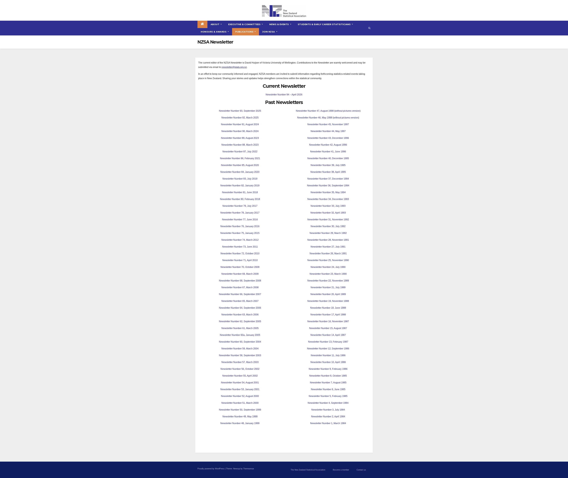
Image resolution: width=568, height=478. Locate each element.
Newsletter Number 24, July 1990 (328, 267)
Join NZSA (269, 31)
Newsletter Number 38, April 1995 (328, 172)
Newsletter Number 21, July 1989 (328, 287)
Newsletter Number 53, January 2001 (239, 389)
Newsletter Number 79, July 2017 (239, 206)
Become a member (341, 470)
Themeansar (248, 469)
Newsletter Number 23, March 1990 (328, 274)
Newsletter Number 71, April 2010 (240, 260)
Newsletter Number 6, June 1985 (328, 389)
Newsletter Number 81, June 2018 (240, 192)
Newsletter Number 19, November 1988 (328, 301)
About (215, 24)
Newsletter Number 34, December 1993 (328, 199)
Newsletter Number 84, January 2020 (239, 172)
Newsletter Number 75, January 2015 (239, 233)
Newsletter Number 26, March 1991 (328, 253)
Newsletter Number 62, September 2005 (240, 321)
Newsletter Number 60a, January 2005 (240, 335)
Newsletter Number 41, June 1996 (328, 151)
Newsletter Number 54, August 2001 (240, 382)
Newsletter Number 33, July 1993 (328, 206)
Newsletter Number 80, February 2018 (240, 199)
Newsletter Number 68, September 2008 (240, 280)
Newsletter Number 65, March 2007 (240, 301)
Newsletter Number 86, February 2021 (240, 158)
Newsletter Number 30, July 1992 (328, 226)
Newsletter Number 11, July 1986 (328, 355)
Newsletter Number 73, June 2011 (240, 246)
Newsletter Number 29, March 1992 (328, 233)
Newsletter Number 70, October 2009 (240, 267)
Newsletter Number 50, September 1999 (240, 409)
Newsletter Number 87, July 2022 (239, 151)
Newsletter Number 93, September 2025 (240, 111)
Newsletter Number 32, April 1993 (328, 212)
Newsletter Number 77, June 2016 (240, 219)
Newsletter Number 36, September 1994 (328, 185)
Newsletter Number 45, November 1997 (328, 124)
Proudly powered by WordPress (211, 469)
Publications (244, 31)
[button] (369, 28)
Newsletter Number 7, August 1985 (328, 382)
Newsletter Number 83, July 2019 (239, 178)
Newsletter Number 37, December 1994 (328, 178)
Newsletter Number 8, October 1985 (328, 375)
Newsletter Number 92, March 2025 (240, 117)
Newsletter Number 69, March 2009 (240, 274)
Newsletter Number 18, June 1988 (328, 308)
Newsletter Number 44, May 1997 (328, 131)
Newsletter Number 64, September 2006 (240, 308)
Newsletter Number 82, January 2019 (239, 185)
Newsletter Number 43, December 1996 (328, 138)
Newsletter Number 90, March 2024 (240, 131)
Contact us (361, 470)
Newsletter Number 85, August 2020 (240, 165)
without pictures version (347, 111)
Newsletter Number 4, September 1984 (328, 403)
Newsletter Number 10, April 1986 (328, 362)
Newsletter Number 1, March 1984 (328, 423)
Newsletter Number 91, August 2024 (240, 124)
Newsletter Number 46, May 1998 (314, 117)
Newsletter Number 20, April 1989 (328, 294)
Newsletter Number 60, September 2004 (240, 342)
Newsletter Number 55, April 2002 (240, 375)
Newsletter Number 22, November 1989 (328, 280)
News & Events (279, 24)
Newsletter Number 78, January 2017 (239, 212)
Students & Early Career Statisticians (324, 24)
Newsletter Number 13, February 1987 (328, 342)
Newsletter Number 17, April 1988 (328, 314)
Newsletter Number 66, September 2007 (240, 294)
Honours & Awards (214, 31)
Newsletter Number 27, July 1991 (328, 246)
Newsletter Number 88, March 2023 (240, 145)
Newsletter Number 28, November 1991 (328, 240)
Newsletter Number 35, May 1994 (328, 192)
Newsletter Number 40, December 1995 (328, 158)
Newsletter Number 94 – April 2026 (284, 94)
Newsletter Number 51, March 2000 (240, 403)
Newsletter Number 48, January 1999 (239, 423)
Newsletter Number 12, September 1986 (328, 348)
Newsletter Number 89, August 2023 (240, 138)
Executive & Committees (244, 24)
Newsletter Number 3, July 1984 (328, 409)
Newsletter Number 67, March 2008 (240, 287)
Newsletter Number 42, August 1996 (328, 145)
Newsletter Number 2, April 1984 (328, 416)
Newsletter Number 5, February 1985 (328, 396)
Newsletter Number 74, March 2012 (240, 240)
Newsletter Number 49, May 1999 (240, 416)
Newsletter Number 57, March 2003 (240, 362)
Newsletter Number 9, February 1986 (328, 369)
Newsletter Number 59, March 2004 (240, 348)
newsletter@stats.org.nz (234, 67)
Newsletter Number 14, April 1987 (328, 335)
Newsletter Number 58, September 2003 (240, 355)
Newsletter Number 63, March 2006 (240, 314)
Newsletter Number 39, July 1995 (328, 165)
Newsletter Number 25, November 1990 (328, 260)
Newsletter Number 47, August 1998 (315, 111)
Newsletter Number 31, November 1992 (328, 219)
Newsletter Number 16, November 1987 (328, 321)
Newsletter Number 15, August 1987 (328, 328)
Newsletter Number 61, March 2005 (240, 328)
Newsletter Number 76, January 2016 (239, 226)
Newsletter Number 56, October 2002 (240, 369)
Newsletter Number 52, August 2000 (240, 396)
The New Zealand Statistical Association (308, 470)
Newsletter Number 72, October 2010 (240, 253)
